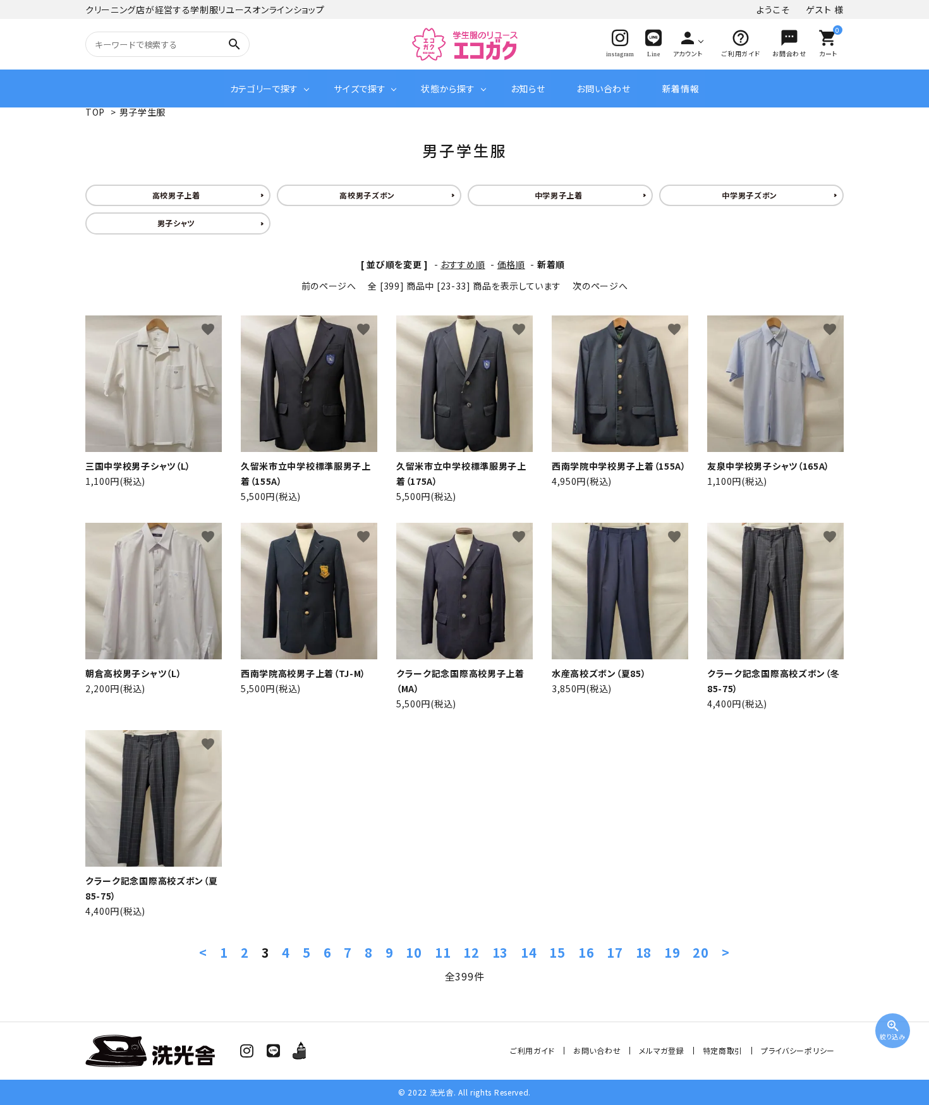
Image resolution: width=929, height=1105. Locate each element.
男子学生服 (142, 112)
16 (586, 952)
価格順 (511, 264)
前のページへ (328, 285)
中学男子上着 (559, 195)
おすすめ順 (462, 264)
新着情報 (681, 88)
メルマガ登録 (661, 1050)
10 (414, 952)
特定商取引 (723, 1050)
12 (471, 952)
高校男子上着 (176, 195)
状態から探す (448, 88)
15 (557, 952)
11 (443, 952)
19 (672, 952)
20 (700, 952)
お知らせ (528, 88)
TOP (95, 112)
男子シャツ (176, 222)
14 (529, 952)
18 (644, 952)
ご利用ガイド (532, 1050)
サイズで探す (360, 88)
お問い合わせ (603, 88)
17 (614, 952)
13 (500, 952)
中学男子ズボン (749, 195)
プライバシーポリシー (798, 1050)
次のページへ (600, 285)
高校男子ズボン (367, 195)
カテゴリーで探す (264, 88)
